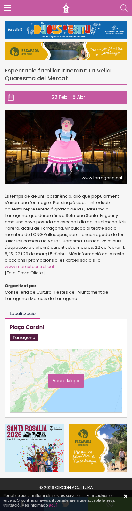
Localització (23, 313)
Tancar (125, 496)
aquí (53, 505)
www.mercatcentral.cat (29, 266)
